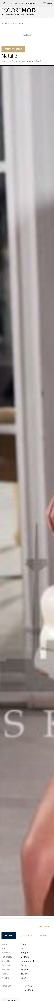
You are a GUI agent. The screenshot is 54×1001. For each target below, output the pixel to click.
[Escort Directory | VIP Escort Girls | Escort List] (19, 12)
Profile (8, 935)
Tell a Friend (26, 935)
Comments (44, 935)
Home (4, 23)
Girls (12, 23)
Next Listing (44, 926)
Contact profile (13, 49)
